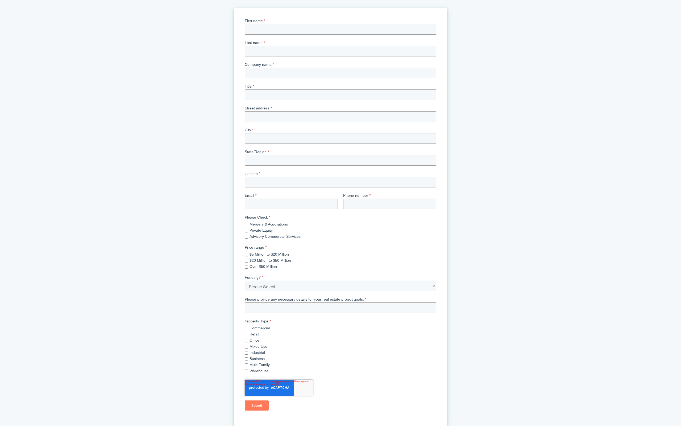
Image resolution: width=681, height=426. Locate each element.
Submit (256, 405)
